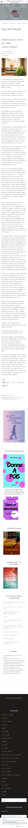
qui (7, 670)
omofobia (3, 765)
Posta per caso (5, 768)
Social (2, 791)
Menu (23, 5)
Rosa (2, 781)
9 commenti (5, 55)
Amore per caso (5, 721)
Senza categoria (5, 788)
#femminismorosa (6, 714)
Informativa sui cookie (12, 821)
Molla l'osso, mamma (8, 638)
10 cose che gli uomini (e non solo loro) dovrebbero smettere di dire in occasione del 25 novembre (13, 627)
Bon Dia (3, 724)
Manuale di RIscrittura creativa (8, 758)
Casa (2, 728)
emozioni (3, 748)
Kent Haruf (20, 397)
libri (13, 399)
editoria (15, 397)
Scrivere (3, 785)
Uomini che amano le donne (9, 635)
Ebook (3, 741)
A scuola (3, 718)
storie (2, 795)
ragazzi (3, 778)
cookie (13, 660)
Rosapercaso (6, 6)
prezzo (16, 399)
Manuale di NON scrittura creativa (9, 755)
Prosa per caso (10, 395)
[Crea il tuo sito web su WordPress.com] (14, 1)
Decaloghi (3, 731)
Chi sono (5, 617)
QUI (12, 492)
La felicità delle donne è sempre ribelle (14, 23)
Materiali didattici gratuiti (7, 761)
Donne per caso (5, 738)
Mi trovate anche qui (14, 698)
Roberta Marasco (7, 53)
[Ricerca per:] (14, 800)
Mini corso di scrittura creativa (11, 632)
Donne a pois (4, 734)
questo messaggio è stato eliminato (10, 775)
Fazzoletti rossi (5, 751)
